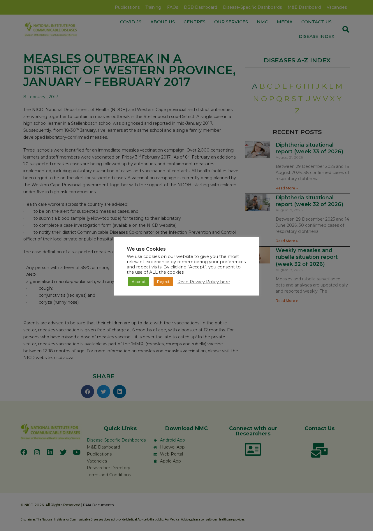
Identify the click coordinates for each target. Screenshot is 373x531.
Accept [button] (139, 281)
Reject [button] (163, 281)
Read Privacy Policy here (203, 281)
